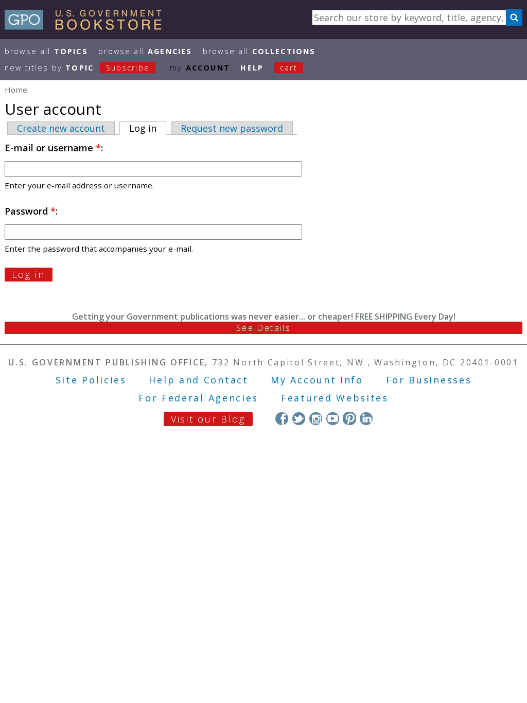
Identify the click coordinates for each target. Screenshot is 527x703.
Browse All (46, 51)
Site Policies (91, 380)
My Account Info (317, 380)
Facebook (281, 418)
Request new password (232, 128)
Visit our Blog (208, 419)
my (200, 68)
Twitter (298, 418)
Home (16, 89)
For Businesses (429, 380)
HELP (252, 68)
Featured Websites (335, 398)
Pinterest (349, 418)
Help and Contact (198, 380)
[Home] (88, 26)
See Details (263, 327)
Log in (147, 128)
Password (30, 211)
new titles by (77, 68)
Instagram (315, 418)
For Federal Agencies (198, 398)
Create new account (61, 128)
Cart (288, 68)
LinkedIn (366, 418)
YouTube (332, 418)
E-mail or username (53, 148)
